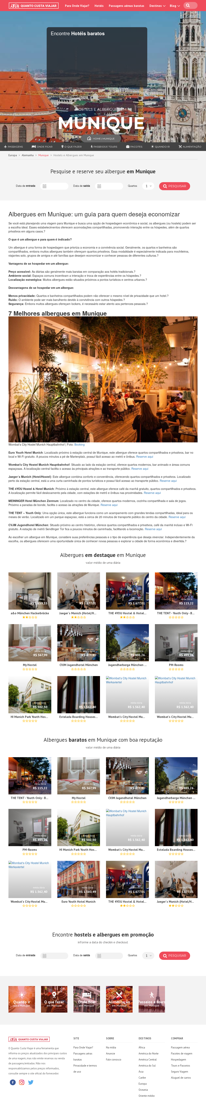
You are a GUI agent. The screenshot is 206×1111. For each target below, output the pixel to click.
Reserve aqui (144, 456)
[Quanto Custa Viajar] (34, 5)
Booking (79, 444)
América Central (148, 1059)
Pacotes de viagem (181, 1053)
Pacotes (136, 146)
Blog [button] (173, 6)
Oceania (143, 1089)
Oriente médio (147, 1096)
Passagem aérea (180, 1047)
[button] (148, 186)
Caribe (142, 1077)
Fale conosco (113, 1059)
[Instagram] (22, 1082)
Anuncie (110, 1053)
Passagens (15, 146)
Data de (25, 186)
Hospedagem (178, 1059)
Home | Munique (104, 138)
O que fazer (73, 146)
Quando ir (162, 146)
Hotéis (99, 6)
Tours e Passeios (180, 1065)
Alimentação (192, 146)
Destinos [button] (156, 6)
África (142, 1047)
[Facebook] (12, 1082)
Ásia (141, 1071)
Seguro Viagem (179, 1071)
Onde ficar (45, 146)
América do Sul (147, 1065)
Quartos (132, 186)
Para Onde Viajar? (77, 6)
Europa (12, 155)
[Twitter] (31, 1082)
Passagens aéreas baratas (126, 6)
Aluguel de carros (181, 1077)
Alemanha (28, 155)
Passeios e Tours (105, 146)
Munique (43, 155)
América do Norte (149, 1053)
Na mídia (111, 1047)
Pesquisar (177, 186)
